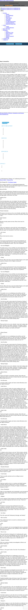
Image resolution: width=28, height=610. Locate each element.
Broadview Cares (9, 32)
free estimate (4, 123)
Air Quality (8, 19)
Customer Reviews (10, 27)
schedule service (5, 122)
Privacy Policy (3, 179)
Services (5, 13)
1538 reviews (21, 5)
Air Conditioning (9, 15)
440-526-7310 (18, 43)
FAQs (7, 31)
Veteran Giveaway (10, 36)
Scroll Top (11, 0)
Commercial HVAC (10, 22)
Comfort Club (6, 38)
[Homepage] (10, 9)
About (4, 25)
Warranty (8, 34)
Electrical (8, 16)
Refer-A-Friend (9, 33)
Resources (5, 30)
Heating (7, 14)
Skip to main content (4, 0)
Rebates (7, 37)
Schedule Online (10, 43)
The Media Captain (12, 182)
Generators (8, 20)
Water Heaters (9, 17)
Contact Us (5, 39)
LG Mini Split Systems (11, 21)
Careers (7, 26)
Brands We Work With (10, 24)
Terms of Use (10, 179)
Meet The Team (6, 28)
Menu (2, 10)
